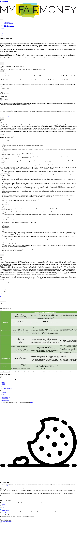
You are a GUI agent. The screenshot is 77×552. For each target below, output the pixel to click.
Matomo (7, 495)
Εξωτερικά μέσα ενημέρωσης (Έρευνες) (5, 510)
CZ (2, 33)
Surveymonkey (4, 512)
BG (2, 35)
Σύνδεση (3, 28)
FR (2, 32)
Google (7, 498)
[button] (38, 45)
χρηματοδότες (32, 402)
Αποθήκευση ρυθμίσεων (8, 520)
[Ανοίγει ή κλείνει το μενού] (1, 19)
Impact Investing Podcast (7, 22)
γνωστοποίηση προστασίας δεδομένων (5, 485)
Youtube (3, 504)
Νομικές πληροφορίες (9, 521)
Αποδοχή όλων (2, 520)
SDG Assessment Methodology (4, 100)
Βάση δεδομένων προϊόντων (5, 25)
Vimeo (3, 507)
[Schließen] (1, 310)
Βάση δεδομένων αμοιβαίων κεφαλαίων (9, 26)
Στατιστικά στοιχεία (2, 492)
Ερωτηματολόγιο (4, 24)
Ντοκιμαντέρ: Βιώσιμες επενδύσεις (8, 23)
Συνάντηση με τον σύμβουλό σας (6, 27)
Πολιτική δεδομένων (3, 521)
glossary (57, 57)
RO (2, 34)
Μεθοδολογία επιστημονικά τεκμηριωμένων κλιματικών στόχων (8, 116)
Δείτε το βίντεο (2, 296)
